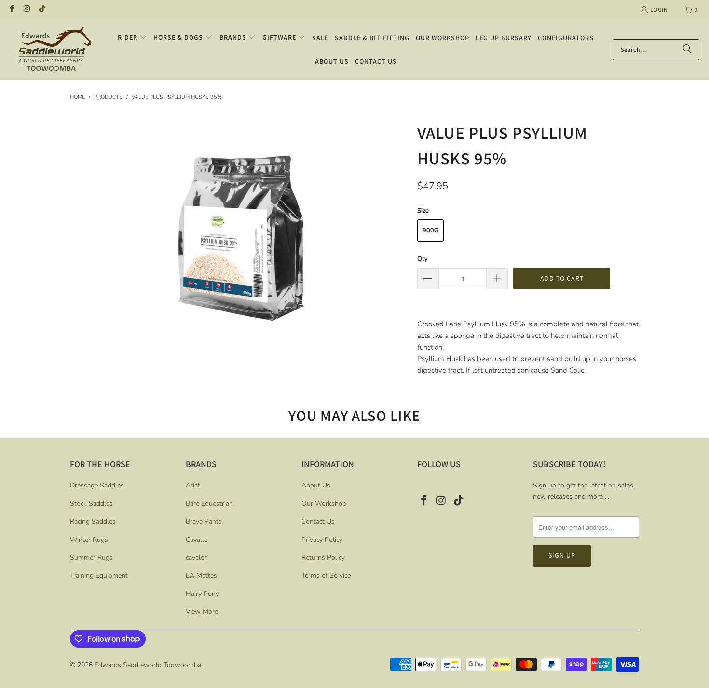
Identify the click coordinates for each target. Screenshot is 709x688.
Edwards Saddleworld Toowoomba (148, 665)
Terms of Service (326, 575)
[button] (132, 38)
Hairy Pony (202, 593)
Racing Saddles (93, 521)
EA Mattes (201, 575)
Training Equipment (99, 575)
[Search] (687, 49)
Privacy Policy (321, 539)
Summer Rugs (91, 557)
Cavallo (197, 539)
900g (430, 230)
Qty (422, 259)
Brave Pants (204, 521)
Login (659, 9)
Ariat (193, 485)
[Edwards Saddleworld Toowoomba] (54, 49)
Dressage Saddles (97, 485)
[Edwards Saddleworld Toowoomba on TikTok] (42, 9)
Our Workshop (323, 503)
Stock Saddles (91, 503)
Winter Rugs (89, 539)
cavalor (196, 557)
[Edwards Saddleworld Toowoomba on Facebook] (11, 9)
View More (202, 611)
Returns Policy (323, 557)
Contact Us (318, 521)
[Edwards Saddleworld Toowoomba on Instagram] (26, 9)
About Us (315, 485)
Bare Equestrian (209, 503)
